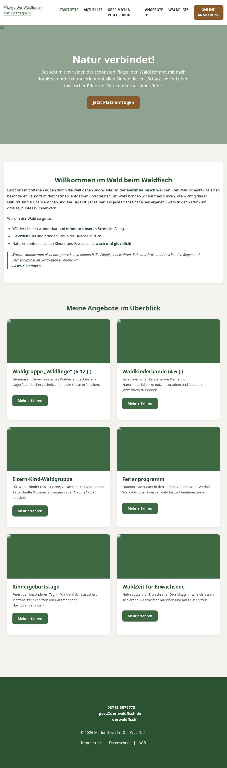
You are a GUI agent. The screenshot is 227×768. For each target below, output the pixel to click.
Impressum (91, 742)
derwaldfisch (124, 719)
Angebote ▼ (154, 12)
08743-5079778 (121, 707)
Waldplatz (178, 10)
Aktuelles (93, 10)
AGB (142, 742)
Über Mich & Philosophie (119, 12)
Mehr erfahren (30, 400)
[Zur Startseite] (31, 12)
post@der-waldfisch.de (120, 713)
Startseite (68, 10)
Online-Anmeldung (209, 12)
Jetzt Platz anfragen (113, 102)
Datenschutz (119, 742)
